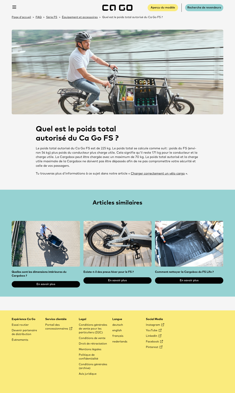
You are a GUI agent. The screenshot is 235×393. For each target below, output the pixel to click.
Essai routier (20, 325)
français (117, 336)
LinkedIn (152, 336)
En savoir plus (45, 284)
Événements (20, 340)
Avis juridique (88, 373)
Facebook (152, 341)
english (117, 330)
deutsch (117, 325)
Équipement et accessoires (80, 17)
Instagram (153, 325)
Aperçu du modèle (163, 7)
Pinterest (152, 347)
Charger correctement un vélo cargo (158, 173)
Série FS (51, 17)
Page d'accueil (21, 17)
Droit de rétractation (93, 343)
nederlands (119, 341)
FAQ (39, 17)
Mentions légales (90, 349)
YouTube (152, 330)
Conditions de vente (92, 338)
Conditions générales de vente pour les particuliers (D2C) (93, 329)
